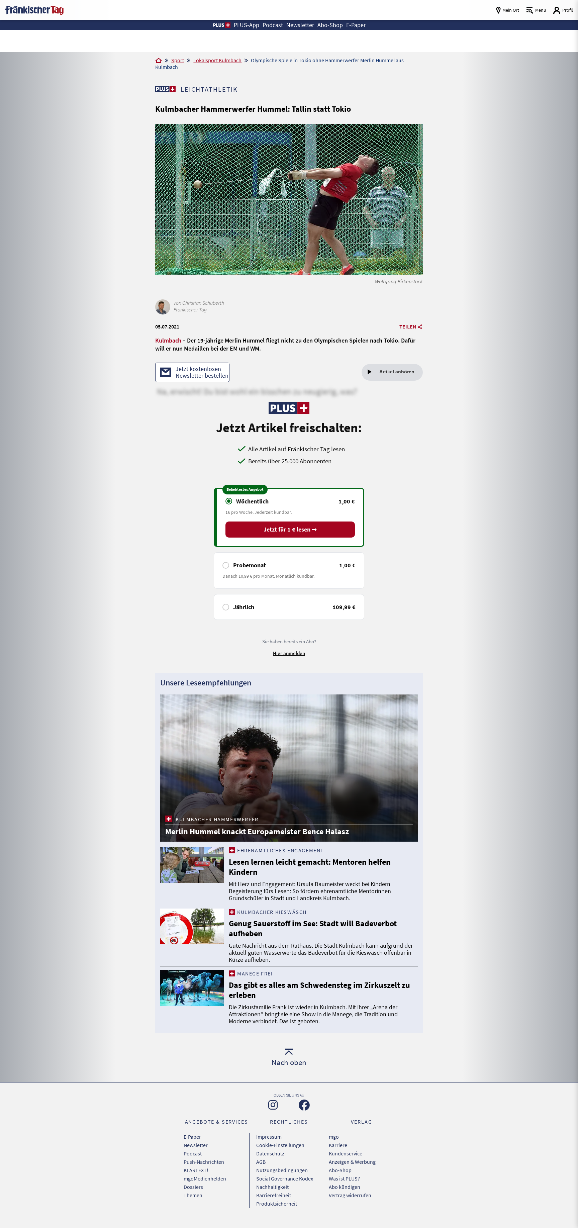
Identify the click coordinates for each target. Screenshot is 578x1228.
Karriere (338, 1145)
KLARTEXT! (196, 1170)
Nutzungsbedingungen (282, 1170)
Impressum (269, 1136)
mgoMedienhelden (205, 1178)
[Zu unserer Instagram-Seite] (273, 1105)
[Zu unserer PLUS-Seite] (165, 89)
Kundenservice (345, 1153)
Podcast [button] (273, 25)
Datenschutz (270, 1153)
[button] (221, 25)
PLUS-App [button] (246, 25)
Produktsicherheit (276, 1203)
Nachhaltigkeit (272, 1187)
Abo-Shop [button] (330, 25)
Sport (177, 60)
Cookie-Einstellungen (280, 1145)
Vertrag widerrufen (350, 1195)
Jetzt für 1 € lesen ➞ (290, 529)
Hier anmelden (289, 653)
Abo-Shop (340, 1170)
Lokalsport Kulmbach (217, 60)
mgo (334, 1136)
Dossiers (193, 1187)
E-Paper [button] (356, 25)
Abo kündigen (344, 1187)
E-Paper (192, 1136)
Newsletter (196, 1145)
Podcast (193, 1153)
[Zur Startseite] (158, 61)
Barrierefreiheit (273, 1195)
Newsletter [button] (300, 25)
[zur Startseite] (34, 9)
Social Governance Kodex (284, 1178)
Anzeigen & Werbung (352, 1161)
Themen (193, 1195)
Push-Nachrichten (204, 1161)
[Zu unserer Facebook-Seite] (304, 1105)
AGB (261, 1161)
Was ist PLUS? (344, 1178)
